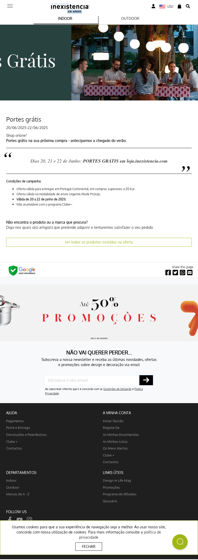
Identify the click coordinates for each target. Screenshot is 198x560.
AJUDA (11, 413)
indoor (11, 480)
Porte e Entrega (18, 427)
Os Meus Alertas (115, 448)
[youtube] (19, 519)
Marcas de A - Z (17, 494)
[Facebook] (9, 519)
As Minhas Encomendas (121, 434)
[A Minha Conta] (153, 6)
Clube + (12, 441)
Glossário (110, 501)
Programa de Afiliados (119, 494)
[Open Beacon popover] (180, 542)
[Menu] (10, 4)
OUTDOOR (130, 18)
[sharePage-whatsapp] (182, 272)
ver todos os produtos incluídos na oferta (99, 242)
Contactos (14, 448)
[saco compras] (179, 6)
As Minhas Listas (115, 441)
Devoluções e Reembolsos (26, 434)
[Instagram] (29, 519)
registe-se (111, 427)
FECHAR (88, 546)
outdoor (12, 487)
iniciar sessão (113, 421)
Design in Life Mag (117, 480)
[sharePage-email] (189, 272)
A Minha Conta (117, 413)
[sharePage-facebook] (168, 272)
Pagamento (15, 421)
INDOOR (65, 18)
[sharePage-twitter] (175, 272)
